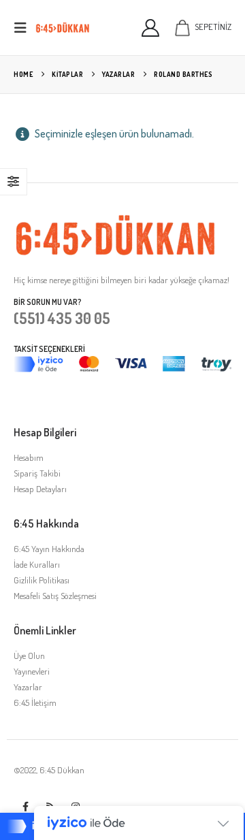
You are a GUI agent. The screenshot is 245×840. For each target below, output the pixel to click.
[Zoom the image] (116, 221)
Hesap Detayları (40, 488)
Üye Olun (29, 655)
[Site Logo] (62, 28)
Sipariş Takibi (37, 473)
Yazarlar (28, 686)
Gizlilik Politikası (41, 580)
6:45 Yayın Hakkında (49, 548)
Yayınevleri (32, 671)
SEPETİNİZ (213, 26)
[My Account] (150, 28)
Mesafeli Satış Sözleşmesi (55, 595)
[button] (24, 27)
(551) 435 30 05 (62, 317)
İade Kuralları (37, 564)
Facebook (25, 806)
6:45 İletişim (35, 702)
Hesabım (29, 457)
